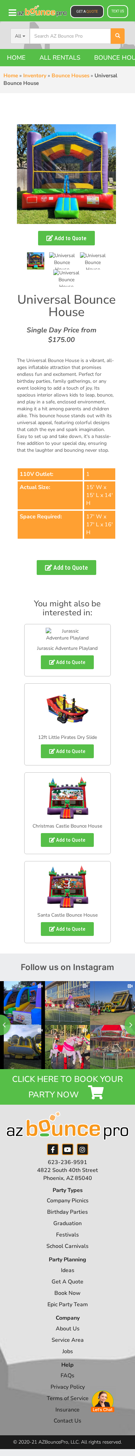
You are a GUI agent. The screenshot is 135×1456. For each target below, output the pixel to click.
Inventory (34, 75)
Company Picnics (68, 1200)
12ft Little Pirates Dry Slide (67, 737)
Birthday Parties (67, 1212)
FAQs (67, 1375)
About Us (68, 1328)
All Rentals (59, 57)
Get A (87, 11)
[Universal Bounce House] (35, 261)
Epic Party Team (67, 1304)
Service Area (68, 1340)
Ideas (67, 1270)
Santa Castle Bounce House (67, 915)
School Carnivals (67, 1246)
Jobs (67, 1351)
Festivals (67, 1235)
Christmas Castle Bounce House (67, 826)
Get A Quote (67, 1282)
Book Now (67, 1293)
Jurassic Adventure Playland (67, 648)
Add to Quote (70, 238)
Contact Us (67, 1421)
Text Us (117, 11)
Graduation (67, 1223)
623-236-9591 (67, 1162)
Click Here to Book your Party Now (67, 1087)
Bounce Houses (70, 75)
